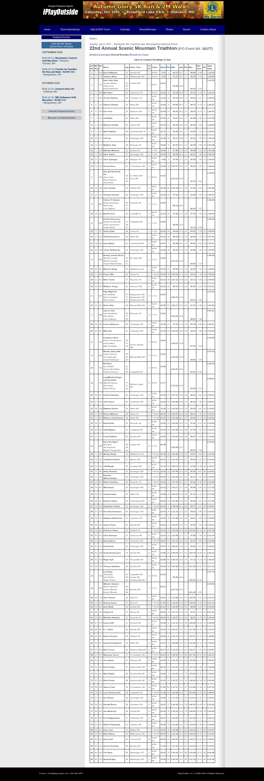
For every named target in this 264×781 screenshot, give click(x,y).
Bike (173, 67)
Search (186, 29)
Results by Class (139, 54)
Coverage (104, 54)
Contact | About (208, 29)
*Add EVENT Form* (100, 29)
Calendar (125, 29)
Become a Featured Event (61, 118)
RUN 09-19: (59, 72)
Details (93, 54)
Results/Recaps (148, 29)
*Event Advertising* (70, 29)
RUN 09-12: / (59, 61)
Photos (169, 29)
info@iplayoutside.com (58, 773)
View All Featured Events (62, 111)
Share (92, 38)
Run (190, 67)
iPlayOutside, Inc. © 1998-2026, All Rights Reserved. (201, 773)
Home (47, 29)
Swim (163, 67)
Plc (168, 67)
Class (154, 67)
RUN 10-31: (59, 100)
